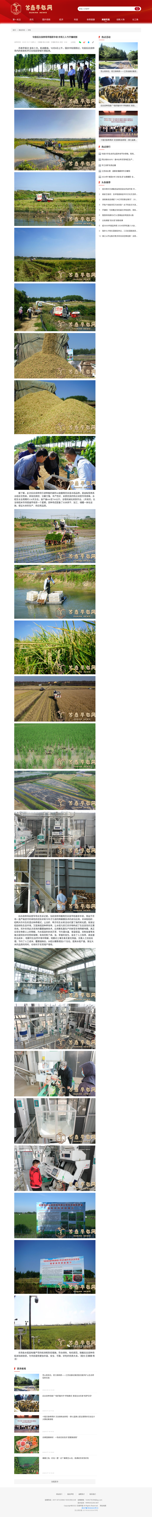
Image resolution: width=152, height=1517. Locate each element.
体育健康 (91, 19)
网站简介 (59, 1494)
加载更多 (54, 1482)
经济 (61, 19)
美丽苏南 (106, 19)
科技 (76, 19)
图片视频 (46, 19)
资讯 (31, 19)
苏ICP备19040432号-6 (90, 1508)
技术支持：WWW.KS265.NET (88, 1503)
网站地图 (103, 1506)
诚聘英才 (81, 1494)
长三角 (135, 19)
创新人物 (121, 19)
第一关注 (17, 19)
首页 (14, 30)
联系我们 (93, 1494)
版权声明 (70, 1494)
